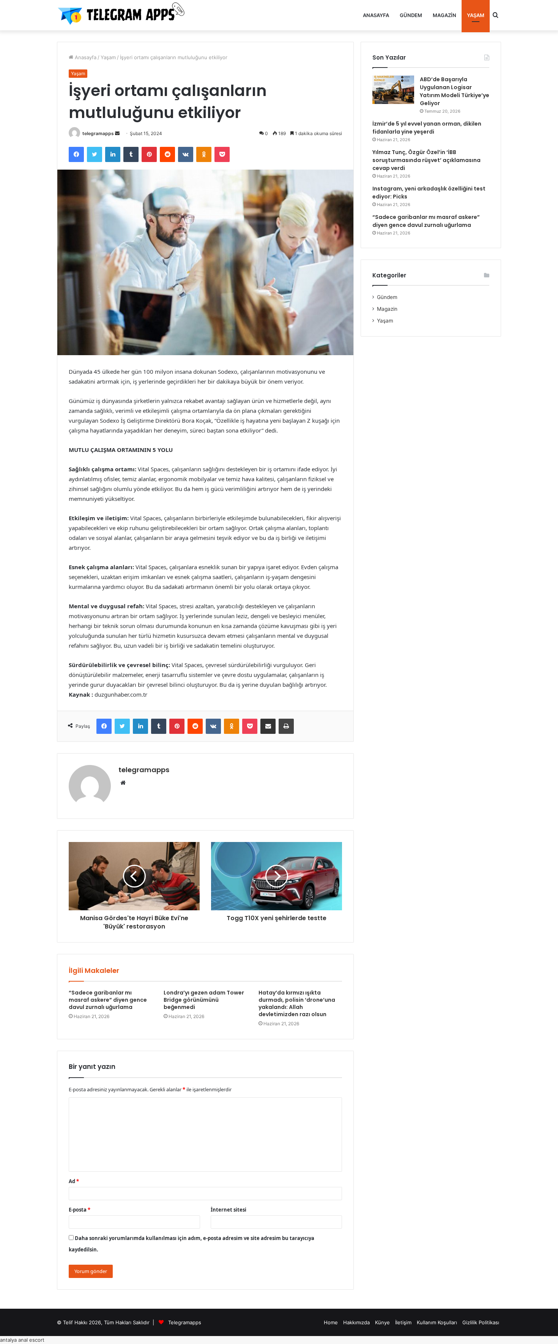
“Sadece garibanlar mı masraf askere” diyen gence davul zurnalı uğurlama (108, 1000)
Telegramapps (184, 1322)
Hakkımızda (356, 1322)
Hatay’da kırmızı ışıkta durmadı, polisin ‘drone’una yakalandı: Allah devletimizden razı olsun (297, 1003)
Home (331, 1322)
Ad (74, 1181)
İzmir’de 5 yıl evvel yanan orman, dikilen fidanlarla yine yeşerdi (426, 127)
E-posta (79, 1209)
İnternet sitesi (228, 1209)
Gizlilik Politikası (480, 1322)
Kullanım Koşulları (437, 1322)
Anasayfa (376, 15)
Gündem (411, 15)
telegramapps (98, 133)
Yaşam (475, 15)
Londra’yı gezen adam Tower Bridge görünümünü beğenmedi (204, 1000)
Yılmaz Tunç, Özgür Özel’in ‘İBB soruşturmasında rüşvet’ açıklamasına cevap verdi (426, 160)
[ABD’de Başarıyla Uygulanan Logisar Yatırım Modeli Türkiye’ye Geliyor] (393, 90)
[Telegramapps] (123, 15)
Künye (382, 1322)
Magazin (444, 15)
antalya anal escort (22, 1340)
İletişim (403, 1322)
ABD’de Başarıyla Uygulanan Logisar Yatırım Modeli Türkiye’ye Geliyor (454, 91)
